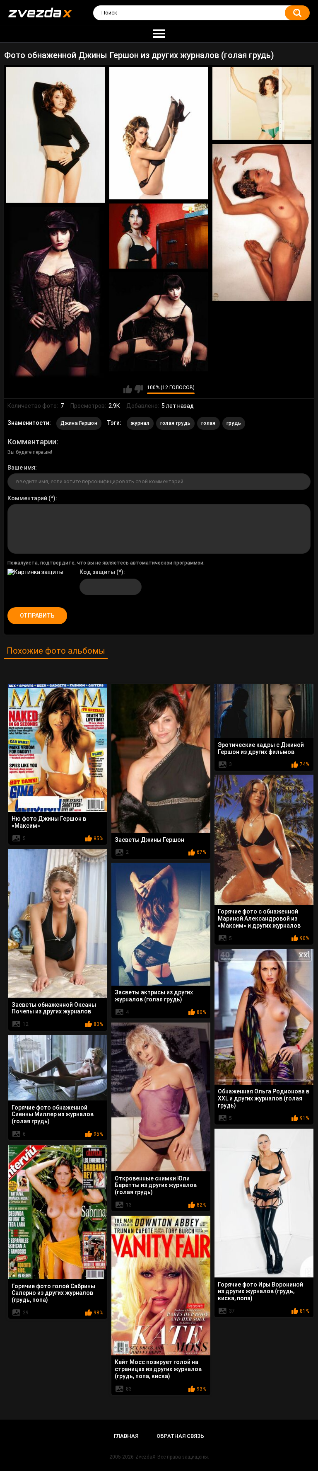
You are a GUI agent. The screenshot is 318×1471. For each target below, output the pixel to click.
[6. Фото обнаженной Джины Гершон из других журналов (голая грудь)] (55, 292)
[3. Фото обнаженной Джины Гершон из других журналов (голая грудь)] (261, 103)
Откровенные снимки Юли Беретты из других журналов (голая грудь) (156, 1185)
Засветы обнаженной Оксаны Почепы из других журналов (54, 1008)
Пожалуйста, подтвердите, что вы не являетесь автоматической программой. (106, 563)
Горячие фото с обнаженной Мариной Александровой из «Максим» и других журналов (259, 918)
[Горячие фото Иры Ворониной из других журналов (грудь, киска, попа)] (263, 1203)
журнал (140, 423)
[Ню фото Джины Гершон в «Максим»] (57, 748)
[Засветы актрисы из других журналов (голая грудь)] (160, 924)
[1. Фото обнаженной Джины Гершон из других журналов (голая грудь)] (55, 135)
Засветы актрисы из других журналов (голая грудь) (154, 996)
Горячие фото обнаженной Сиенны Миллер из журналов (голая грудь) (53, 1114)
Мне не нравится (138, 389)
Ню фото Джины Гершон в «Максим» (49, 822)
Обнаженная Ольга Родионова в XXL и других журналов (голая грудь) (263, 1098)
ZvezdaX (145, 1457)
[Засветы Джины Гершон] (160, 758)
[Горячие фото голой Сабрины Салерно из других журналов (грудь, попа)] (57, 1212)
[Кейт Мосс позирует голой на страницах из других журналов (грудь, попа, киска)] (160, 1285)
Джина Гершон (78, 423)
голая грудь (175, 423)
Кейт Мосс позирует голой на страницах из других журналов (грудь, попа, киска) (158, 1369)
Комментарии (31, 441)
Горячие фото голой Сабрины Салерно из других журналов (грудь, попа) (53, 1293)
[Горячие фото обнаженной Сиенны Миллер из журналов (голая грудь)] (57, 1068)
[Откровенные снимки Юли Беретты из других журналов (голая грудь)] (160, 1097)
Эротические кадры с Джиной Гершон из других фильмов (261, 748)
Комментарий (27, 498)
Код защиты (97, 572)
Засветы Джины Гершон (149, 839)
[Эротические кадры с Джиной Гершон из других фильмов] (263, 711)
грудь (233, 423)
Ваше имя (21, 467)
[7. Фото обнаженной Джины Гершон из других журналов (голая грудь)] (158, 321)
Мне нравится (127, 389)
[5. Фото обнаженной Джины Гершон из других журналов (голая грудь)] (158, 236)
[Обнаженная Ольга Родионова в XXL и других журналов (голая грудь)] (263, 1017)
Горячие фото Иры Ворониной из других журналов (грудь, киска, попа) (260, 1291)
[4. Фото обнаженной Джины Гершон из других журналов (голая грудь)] (261, 222)
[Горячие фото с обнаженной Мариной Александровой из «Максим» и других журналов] (263, 840)
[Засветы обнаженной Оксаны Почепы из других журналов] (57, 923)
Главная (126, 1436)
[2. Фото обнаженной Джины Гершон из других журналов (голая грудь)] (158, 133)
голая (208, 423)
